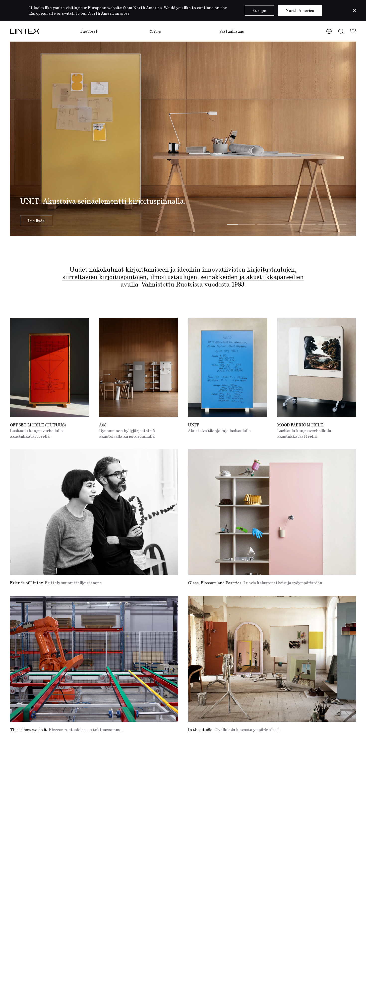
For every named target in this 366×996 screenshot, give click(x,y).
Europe (259, 10)
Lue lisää (36, 220)
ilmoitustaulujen (173, 277)
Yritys (155, 31)
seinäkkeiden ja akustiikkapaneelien (252, 277)
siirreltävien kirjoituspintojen (104, 277)
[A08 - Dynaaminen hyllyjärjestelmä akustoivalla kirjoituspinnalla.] (138, 367)
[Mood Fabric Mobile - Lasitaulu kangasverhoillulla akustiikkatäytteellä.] (316, 367)
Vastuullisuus (231, 31)
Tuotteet (89, 31)
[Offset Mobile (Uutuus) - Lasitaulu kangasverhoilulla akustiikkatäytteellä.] (49, 367)
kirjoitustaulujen (271, 269)
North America (300, 10)
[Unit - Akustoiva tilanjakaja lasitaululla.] (227, 367)
